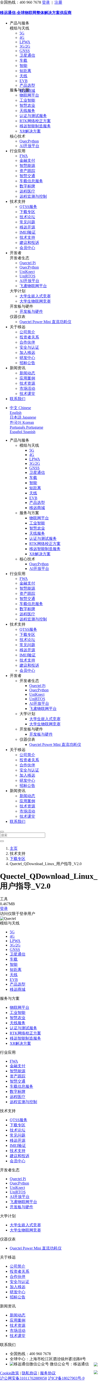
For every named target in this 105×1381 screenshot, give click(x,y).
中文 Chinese (20, 408)
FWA (24, 156)
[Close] (2, 831)
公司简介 (27, 332)
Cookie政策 (9, 1373)
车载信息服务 (31, 181)
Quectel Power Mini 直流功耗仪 (45, 322)
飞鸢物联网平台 (33, 286)
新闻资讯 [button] (17, 368)
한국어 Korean (22, 422)
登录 (46, 2)
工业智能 (27, 100)
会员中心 (27, 248)
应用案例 (27, 378)
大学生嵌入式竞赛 (35, 296)
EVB (24, 81)
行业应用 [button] (17, 151)
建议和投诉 (29, 242)
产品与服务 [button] (19, 23)
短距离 (25, 71)
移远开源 (27, 227)
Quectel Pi (28, 263)
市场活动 (27, 388)
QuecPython (29, 141)
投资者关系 (29, 337)
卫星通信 (27, 55)
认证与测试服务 (33, 116)
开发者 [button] (15, 253)
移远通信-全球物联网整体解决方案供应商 (36, 13)
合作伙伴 (27, 342)
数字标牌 (27, 186)
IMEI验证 (28, 232)
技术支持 (27, 237)
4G (22, 37)
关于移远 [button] (17, 327)
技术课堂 (27, 393)
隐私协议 (29, 1373)
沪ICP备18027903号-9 (66, 1378)
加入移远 (27, 352)
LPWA (25, 42)
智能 (23, 66)
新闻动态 (27, 373)
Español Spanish (22, 432)
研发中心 (27, 358)
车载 (23, 60)
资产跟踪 (27, 171)
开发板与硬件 (31, 311)
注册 (58, 2)
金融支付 (27, 160)
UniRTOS (27, 276)
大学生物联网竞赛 (35, 301)
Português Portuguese (26, 427)
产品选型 (27, 85)
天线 (23, 76)
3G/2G (25, 46)
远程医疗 (27, 191)
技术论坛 (27, 217)
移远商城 (37, 508)
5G (22, 33)
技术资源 (27, 383)
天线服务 (27, 111)
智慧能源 (27, 165)
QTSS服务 (28, 207)
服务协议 (48, 1373)
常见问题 (27, 222)
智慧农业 (27, 105)
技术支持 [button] (17, 201)
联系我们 (17, 399)
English (15, 413)
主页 (14, 848)
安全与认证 (29, 347)
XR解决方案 (30, 131)
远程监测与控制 (33, 196)
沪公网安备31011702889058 (23, 1378)
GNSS (25, 51)
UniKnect (27, 272)
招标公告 (27, 363)
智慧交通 (27, 176)
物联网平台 (29, 95)
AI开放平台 (29, 146)
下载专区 (27, 212)
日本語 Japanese (23, 417)
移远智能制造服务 (35, 126)
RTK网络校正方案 (35, 121)
